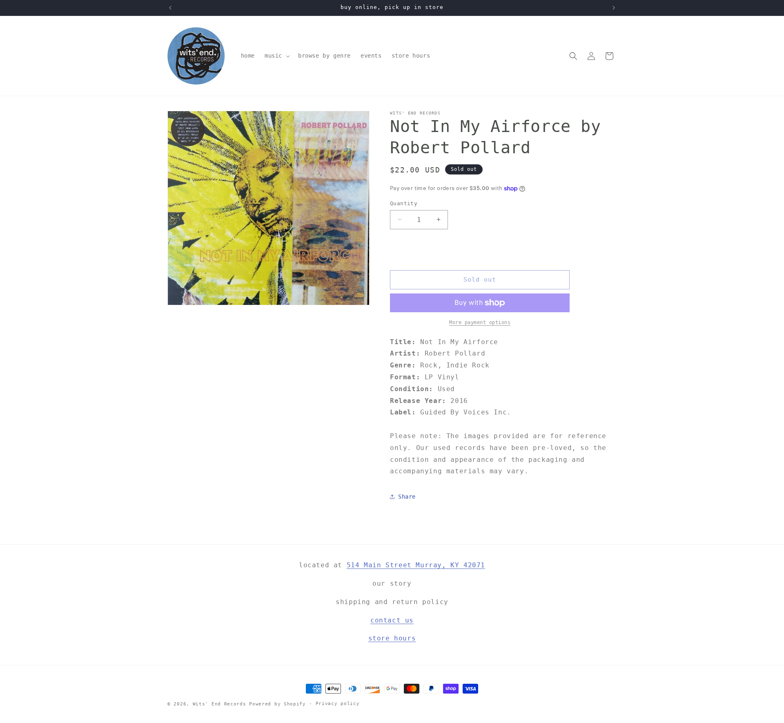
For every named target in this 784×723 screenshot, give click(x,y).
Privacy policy (338, 703)
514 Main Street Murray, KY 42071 (416, 565)
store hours (392, 638)
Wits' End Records (219, 704)
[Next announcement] (614, 8)
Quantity (403, 203)
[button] (276, 55)
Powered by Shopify (277, 704)
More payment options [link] (479, 322)
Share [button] (407, 496)
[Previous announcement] (170, 8)
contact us (392, 620)
